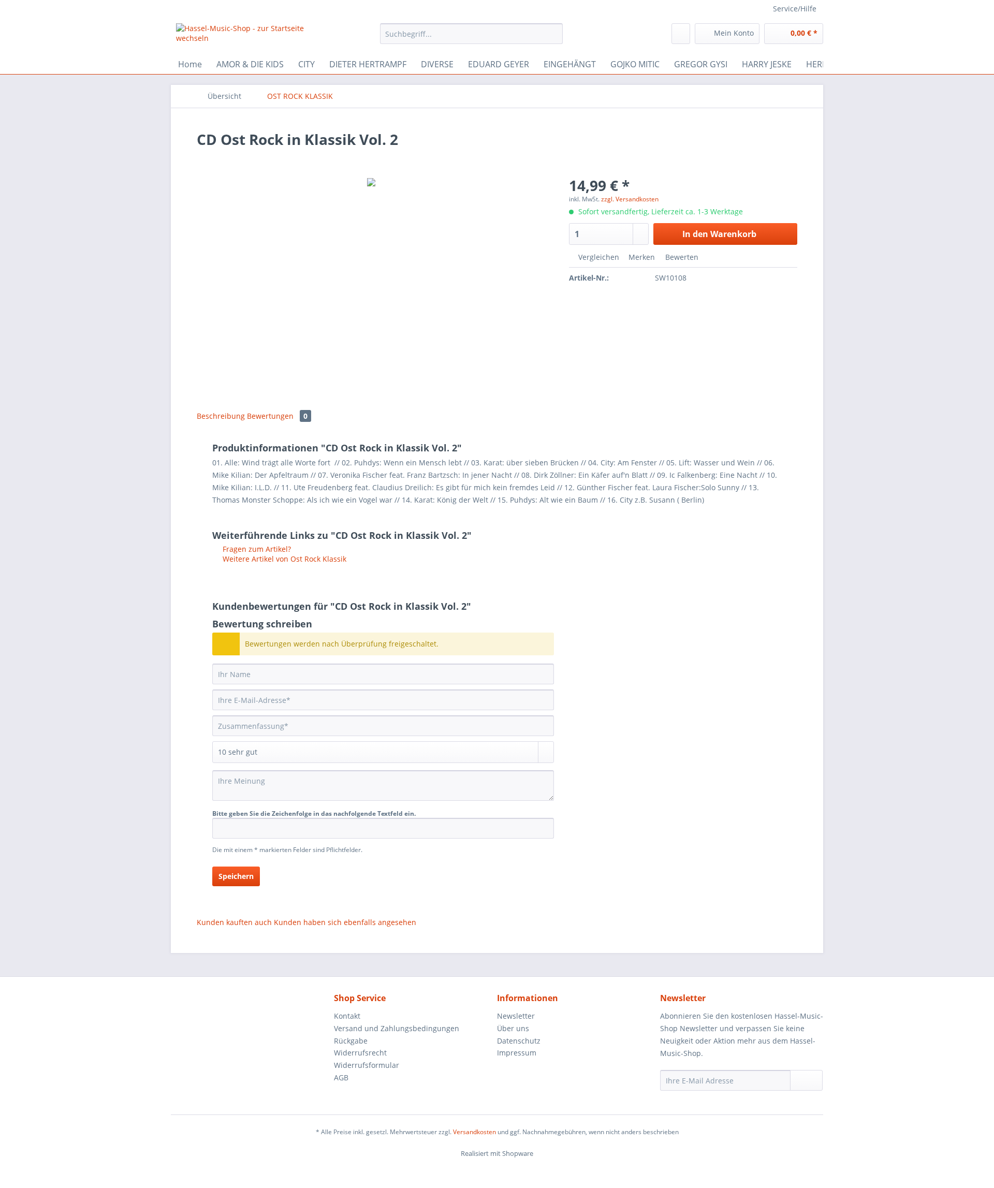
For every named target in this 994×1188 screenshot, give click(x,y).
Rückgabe (351, 1041)
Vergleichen (597, 257)
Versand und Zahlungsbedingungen (396, 1028)
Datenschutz (518, 1041)
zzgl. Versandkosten (630, 199)
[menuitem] (471, 38)
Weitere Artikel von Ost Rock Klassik (283, 559)
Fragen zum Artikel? (256, 549)
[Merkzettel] (680, 33)
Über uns (513, 1028)
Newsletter (516, 1016)
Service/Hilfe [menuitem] (794, 8)
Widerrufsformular (366, 1065)
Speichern (236, 876)
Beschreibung (221, 416)
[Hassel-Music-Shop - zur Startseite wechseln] (254, 36)
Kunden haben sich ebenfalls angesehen (345, 922)
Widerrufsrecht (360, 1053)
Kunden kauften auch (234, 922)
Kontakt (347, 1016)
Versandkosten (474, 1131)
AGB (341, 1077)
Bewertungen (277, 416)
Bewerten (680, 257)
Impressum (516, 1053)
